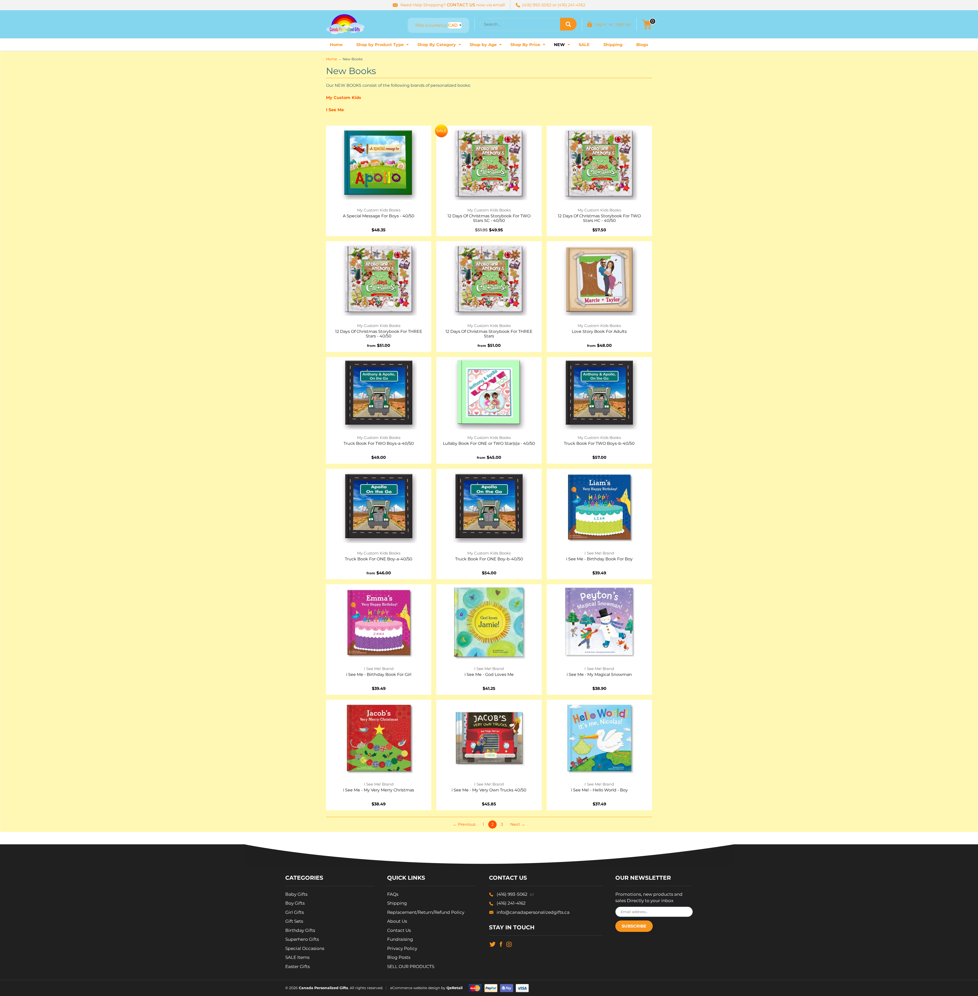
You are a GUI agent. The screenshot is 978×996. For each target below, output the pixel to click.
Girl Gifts (294, 912)
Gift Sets (294, 921)
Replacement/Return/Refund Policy (425, 912)
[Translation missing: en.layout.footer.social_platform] (492, 943)
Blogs (642, 44)
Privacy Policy (402, 948)
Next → (517, 824)
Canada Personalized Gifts (323, 988)
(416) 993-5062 (515, 894)
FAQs (392, 894)
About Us (397, 921)
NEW (562, 46)
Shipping (612, 44)
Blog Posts (398, 957)
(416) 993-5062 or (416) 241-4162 (553, 5)
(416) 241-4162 (511, 903)
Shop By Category (439, 46)
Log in (600, 24)
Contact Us (399, 930)
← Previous (464, 824)
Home (336, 44)
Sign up (623, 24)
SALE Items (297, 957)
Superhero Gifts (302, 939)
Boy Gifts (295, 903)
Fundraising (400, 939)
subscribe (634, 926)
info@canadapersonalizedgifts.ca (533, 912)
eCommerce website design (415, 988)
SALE (584, 44)
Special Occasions (304, 948)
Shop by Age (486, 46)
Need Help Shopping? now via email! (452, 5)
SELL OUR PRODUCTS (410, 966)
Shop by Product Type (383, 46)
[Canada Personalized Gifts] (345, 24)
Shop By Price (528, 46)
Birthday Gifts (300, 930)
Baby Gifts (296, 894)
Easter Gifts (297, 966)
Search (568, 24)
